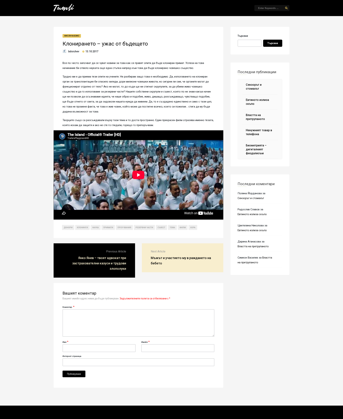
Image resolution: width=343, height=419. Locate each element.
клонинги (82, 227)
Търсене (243, 35)
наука (95, 227)
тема (172, 227)
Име (65, 341)
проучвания (124, 227)
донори (68, 227)
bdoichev (73, 51)
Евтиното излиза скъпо (252, 214)
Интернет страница (72, 356)
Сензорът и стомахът (251, 198)
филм (183, 227)
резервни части (144, 227)
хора (192, 227)
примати (108, 227)
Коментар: (68, 306)
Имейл (145, 341)
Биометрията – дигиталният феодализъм (256, 149)
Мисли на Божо (71, 36)
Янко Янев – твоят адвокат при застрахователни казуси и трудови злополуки (99, 263)
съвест (161, 227)
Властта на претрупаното (253, 246)
